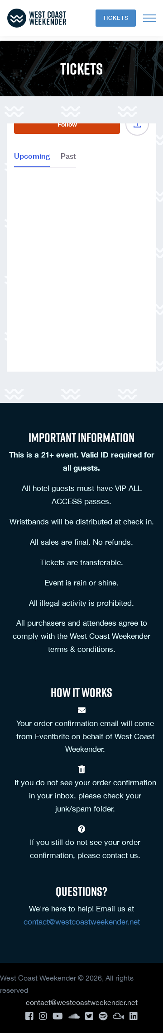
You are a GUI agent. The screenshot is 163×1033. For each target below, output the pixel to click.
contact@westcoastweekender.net (82, 921)
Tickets (116, 17)
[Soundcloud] (74, 1016)
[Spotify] (103, 1016)
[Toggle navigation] (149, 18)
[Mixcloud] (118, 1016)
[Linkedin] (133, 1016)
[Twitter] (89, 1016)
